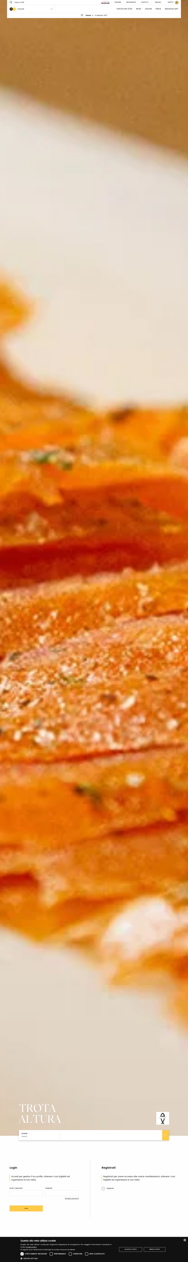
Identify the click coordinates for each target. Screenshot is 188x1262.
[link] (171, 2)
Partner (118, 2)
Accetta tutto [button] (131, 1249)
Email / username (16, 1188)
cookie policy (31, 1247)
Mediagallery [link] (171, 9)
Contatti (144, 2)
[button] (67, 1258)
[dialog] (94, 1249)
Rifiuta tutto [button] (155, 1249)
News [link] (138, 9)
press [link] (158, 9)
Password (48, 1188)
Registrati (110, 1188)
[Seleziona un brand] (51, 9)
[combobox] (185, 1240)
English (158, 2)
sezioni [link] (148, 9)
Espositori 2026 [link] (124, 9)
